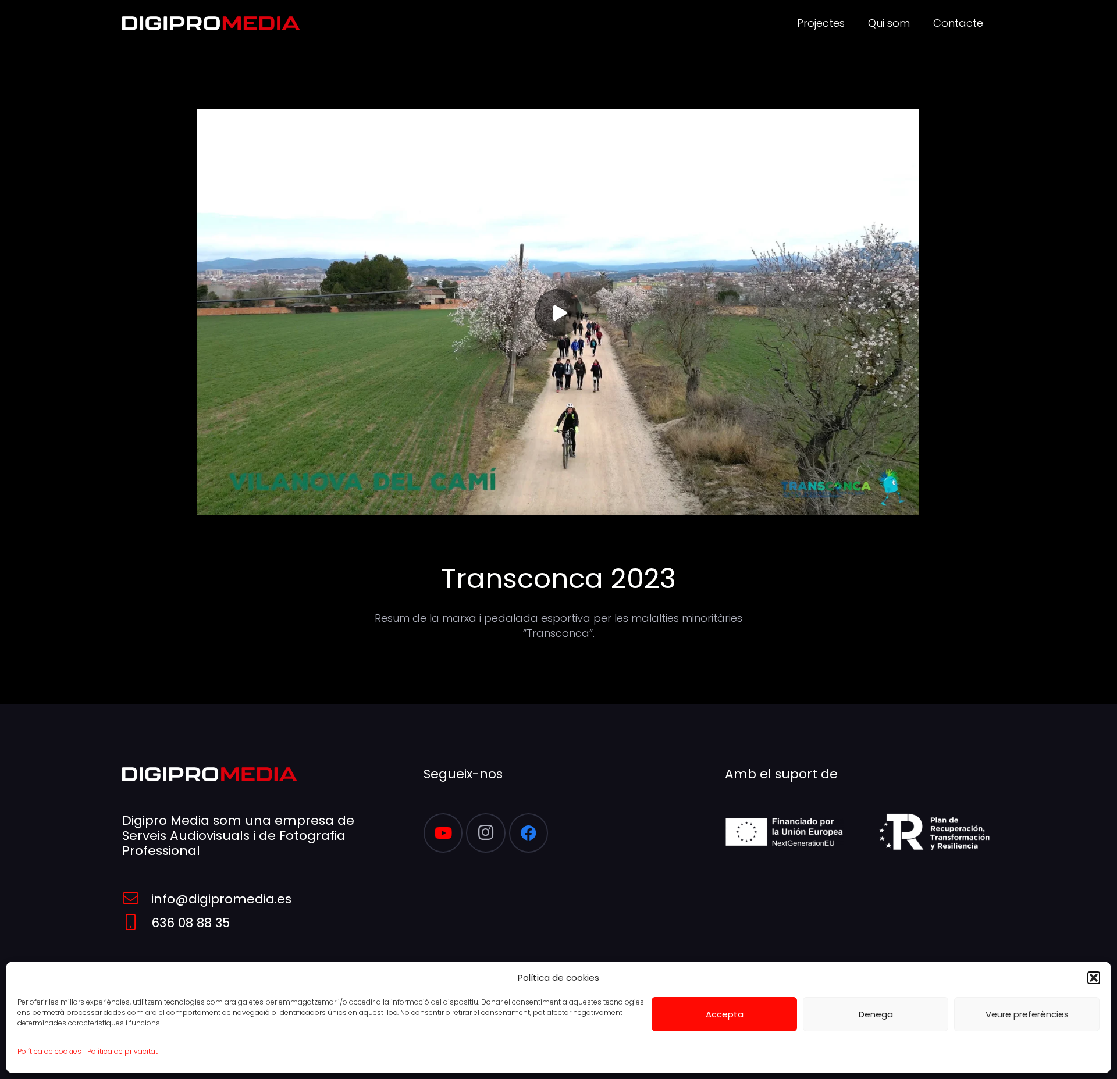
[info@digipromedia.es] (136, 899)
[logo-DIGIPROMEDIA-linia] (211, 23)
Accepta (725, 1014)
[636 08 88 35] (136, 923)
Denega (876, 1014)
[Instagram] (486, 833)
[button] (1094, 978)
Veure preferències (1027, 1014)
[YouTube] (443, 833)
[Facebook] (529, 833)
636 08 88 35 (190, 923)
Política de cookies (49, 1051)
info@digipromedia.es (221, 899)
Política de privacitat (122, 1051)
